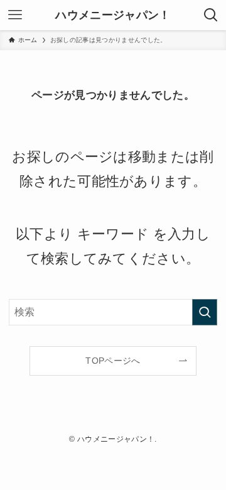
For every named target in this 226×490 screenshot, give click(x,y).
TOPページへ (112, 361)
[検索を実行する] (204, 312)
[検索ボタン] (211, 15)
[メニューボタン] (15, 15)
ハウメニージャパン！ (112, 15)
